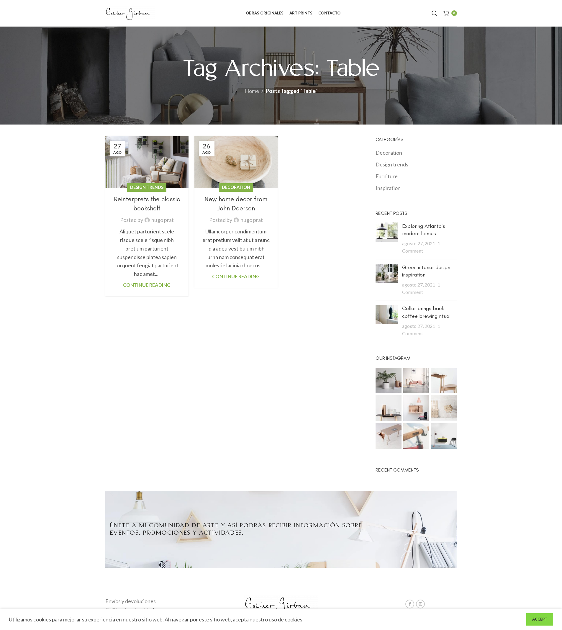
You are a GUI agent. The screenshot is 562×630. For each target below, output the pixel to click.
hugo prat (162, 220)
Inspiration (388, 188)
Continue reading (147, 285)
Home (252, 91)
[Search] (434, 13)
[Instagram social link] (420, 604)
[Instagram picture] (389, 381)
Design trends (146, 187)
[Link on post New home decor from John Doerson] (236, 162)
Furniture (387, 176)
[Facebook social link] (409, 604)
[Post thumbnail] (387, 238)
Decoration (236, 187)
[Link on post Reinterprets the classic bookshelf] (147, 162)
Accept (539, 619)
